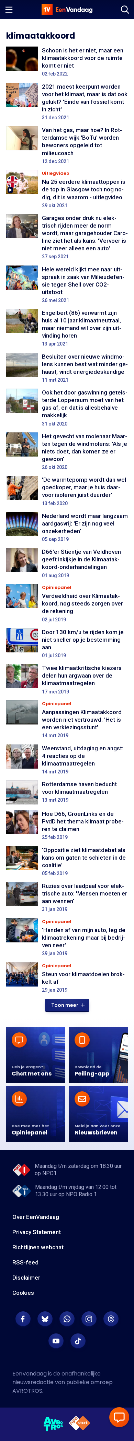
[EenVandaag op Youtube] (56, 1341)
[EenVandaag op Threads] (111, 1319)
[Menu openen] (8, 9)
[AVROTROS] (53, 1424)
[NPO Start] (79, 1424)
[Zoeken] (125, 9)
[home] (67, 9)
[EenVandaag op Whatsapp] (67, 1319)
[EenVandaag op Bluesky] (45, 1319)
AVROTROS (27, 1391)
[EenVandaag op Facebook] (23, 1319)
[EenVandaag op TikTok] (78, 1341)
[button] (67, 1005)
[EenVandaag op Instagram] (89, 1319)
